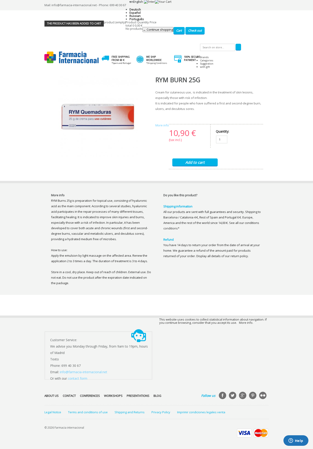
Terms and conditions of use (88, 412)
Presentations (138, 396)
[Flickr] (263, 396)
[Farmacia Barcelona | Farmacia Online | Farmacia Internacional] (71, 58)
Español (135, 13)
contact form (77, 378)
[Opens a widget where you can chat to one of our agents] (295, 441)
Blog (157, 396)
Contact (69, 396)
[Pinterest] (253, 396)
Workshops (113, 396)
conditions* (171, 228)
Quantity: (222, 131)
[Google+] (243, 396)
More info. (246, 323)
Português (136, 19)
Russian (135, 16)
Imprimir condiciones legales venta (201, 412)
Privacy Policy (160, 412)
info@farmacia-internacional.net (83, 372)
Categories (206, 60)
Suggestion (206, 63)
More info (162, 125)
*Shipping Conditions (156, 63)
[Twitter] (233, 396)
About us (51, 396)
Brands (204, 57)
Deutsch (135, 9)
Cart (179, 30)
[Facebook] (223, 396)
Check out (195, 30)
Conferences (90, 396)
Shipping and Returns (130, 412)
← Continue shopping (158, 29)
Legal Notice (52, 412)
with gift (205, 66)
